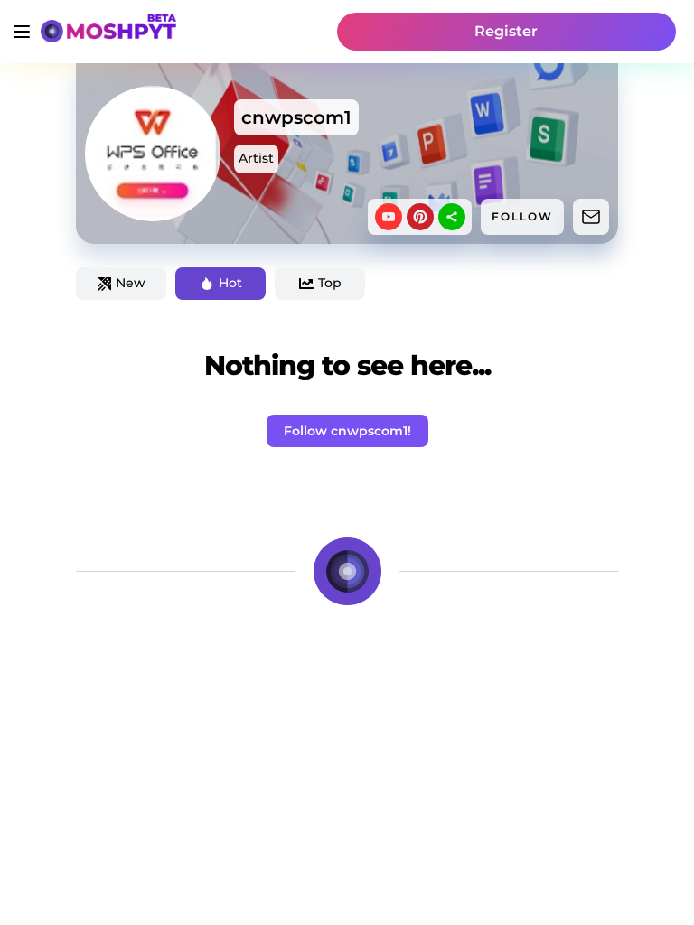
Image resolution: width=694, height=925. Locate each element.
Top (330, 283)
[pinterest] (420, 216)
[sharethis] (451, 216)
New (130, 283)
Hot (230, 283)
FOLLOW (522, 216)
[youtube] (388, 216)
